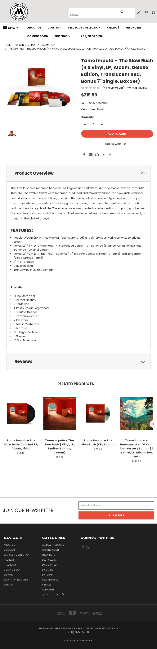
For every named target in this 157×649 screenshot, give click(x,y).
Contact (54, 27)
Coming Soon (37, 36)
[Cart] (153, 12)
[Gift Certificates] (146, 12)
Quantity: (87, 117)
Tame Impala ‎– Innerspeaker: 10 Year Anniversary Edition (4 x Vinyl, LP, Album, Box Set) (136, 448)
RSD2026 (113, 27)
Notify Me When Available (21, 417)
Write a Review (137, 88)
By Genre (47, 569)
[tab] (78, 173)
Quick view (21, 408)
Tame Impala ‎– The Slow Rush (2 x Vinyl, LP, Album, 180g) (21, 444)
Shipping (61, 36)
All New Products (53, 544)
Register (22, 579)
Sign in (8, 579)
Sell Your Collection (84, 27)
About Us (34, 27)
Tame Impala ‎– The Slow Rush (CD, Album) (98, 442)
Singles (46, 584)
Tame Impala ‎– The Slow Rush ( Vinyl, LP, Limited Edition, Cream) (59, 446)
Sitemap (8, 584)
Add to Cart (98, 416)
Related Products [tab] (75, 383)
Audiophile (48, 589)
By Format (48, 574)
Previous (151, 637)
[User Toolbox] (139, 12)
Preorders (133, 27)
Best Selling (49, 559)
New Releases (50, 579)
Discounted (49, 564)
